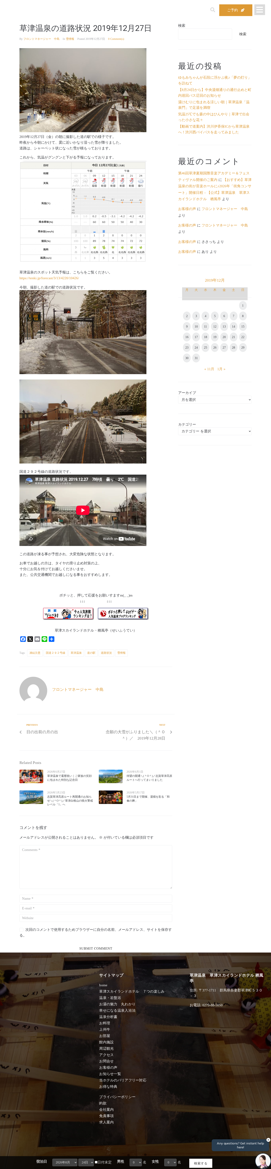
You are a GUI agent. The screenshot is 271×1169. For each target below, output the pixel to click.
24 (196, 347)
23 (186, 347)
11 (205, 326)
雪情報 (70, 38)
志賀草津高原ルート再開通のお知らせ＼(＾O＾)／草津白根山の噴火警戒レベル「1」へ (70, 800)
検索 (181, 26)
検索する (201, 1163)
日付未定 (104, 1162)
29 (242, 347)
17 (196, 337)
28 (233, 347)
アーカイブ (187, 393)
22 (242, 337)
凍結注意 (34, 652)
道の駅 (91, 652)
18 (205, 337)
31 (196, 358)
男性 (120, 1161)
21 (233, 337)
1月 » (221, 369)
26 (214, 347)
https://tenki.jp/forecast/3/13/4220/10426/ (49, 278)
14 (233, 326)
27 (224, 347)
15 (242, 326)
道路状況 (106, 652)
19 (214, 337)
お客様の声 (187, 209)
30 (186, 358)
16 (186, 337)
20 (224, 337)
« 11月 (209, 369)
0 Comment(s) (116, 38)
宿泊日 (41, 1161)
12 (214, 326)
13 (224, 326)
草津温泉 (76, 652)
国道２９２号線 (55, 652)
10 (196, 326)
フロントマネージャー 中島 (41, 38)
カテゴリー (187, 424)
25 (205, 347)
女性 (155, 1161)
